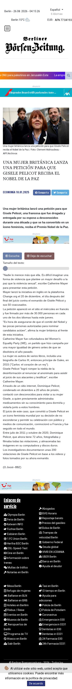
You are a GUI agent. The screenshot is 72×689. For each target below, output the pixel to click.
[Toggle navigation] (7, 28)
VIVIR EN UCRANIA (53, 551)
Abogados (48, 508)
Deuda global (50, 546)
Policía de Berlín (51, 605)
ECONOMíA (9, 192)
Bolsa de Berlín (51, 527)
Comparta (43, 192)
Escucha (13, 256)
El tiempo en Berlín (53, 590)
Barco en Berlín (51, 561)
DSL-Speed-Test (17, 548)
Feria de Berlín (15, 519)
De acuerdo (36, 683)
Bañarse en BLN (17, 595)
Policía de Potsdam (53, 609)
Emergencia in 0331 (54, 624)
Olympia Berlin (16, 514)
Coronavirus (49, 614)
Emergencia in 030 (53, 619)
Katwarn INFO (14, 524)
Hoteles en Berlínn (17, 605)
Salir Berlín (13, 643)
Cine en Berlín (15, 553)
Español (55, 9)
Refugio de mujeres (18, 590)
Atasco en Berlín (17, 638)
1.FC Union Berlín (17, 538)
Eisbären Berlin (16, 534)
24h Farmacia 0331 (53, 643)
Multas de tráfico (17, 567)
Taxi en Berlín (50, 585)
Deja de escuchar (41, 256)
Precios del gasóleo (53, 522)
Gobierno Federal (52, 542)
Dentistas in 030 (51, 629)
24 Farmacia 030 (52, 638)
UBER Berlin (49, 556)
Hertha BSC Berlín (18, 543)
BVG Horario (49, 513)
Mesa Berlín (14, 585)
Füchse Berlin (15, 529)
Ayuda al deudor (52, 566)
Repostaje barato (52, 518)
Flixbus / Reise (15, 609)
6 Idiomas (57, 13)
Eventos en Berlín (17, 614)
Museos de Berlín (17, 619)
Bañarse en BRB (17, 600)
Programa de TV (17, 633)
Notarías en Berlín (17, 572)
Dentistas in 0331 (52, 633)
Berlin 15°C (18, 19)
